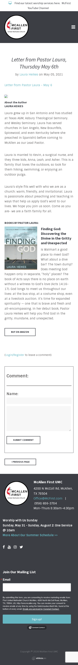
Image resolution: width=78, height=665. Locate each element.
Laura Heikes (29, 74)
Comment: (17, 376)
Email (6, 579)
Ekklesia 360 (39, 658)
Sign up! (37, 619)
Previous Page (21, 461)
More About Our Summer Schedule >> (30, 535)
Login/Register (14, 355)
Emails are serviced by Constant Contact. (41, 608)
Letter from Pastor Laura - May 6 (28, 85)
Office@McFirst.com (48, 498)
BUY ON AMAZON (20, 331)
